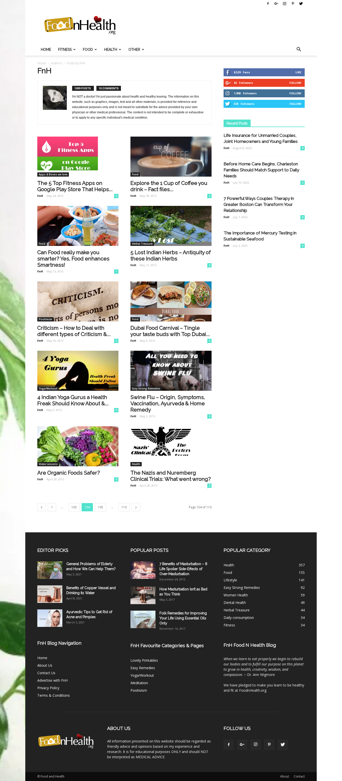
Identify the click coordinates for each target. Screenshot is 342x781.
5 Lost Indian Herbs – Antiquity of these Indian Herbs (170, 255)
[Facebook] (268, 3)
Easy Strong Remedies (146, 388)
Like (298, 72)
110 (124, 507)
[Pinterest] (292, 3)
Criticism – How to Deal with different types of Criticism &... (74, 331)
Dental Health (235, 602)
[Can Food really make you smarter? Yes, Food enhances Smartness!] (77, 226)
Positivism (45, 319)
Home (46, 50)
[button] (299, 50)
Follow (295, 83)
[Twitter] (301, 3)
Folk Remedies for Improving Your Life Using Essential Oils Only (183, 618)
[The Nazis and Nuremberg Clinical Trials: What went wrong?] (171, 446)
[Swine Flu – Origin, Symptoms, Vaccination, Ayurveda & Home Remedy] (171, 371)
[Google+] (276, 3)
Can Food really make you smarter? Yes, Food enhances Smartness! (73, 258)
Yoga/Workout (48, 388)
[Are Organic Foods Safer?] (77, 446)
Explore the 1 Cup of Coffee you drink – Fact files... (168, 186)
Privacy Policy (48, 687)
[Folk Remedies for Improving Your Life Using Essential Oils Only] (142, 619)
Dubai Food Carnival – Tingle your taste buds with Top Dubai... (170, 331)
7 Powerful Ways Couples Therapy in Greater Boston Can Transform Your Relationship (259, 204)
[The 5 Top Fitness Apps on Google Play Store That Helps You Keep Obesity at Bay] (77, 157)
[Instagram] (284, 3)
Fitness (65, 50)
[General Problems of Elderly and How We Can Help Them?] (49, 570)
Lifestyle (230, 580)
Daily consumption (239, 617)
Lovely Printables (144, 660)
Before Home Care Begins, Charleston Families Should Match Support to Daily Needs (261, 169)
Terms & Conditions (53, 695)
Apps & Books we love (53, 174)
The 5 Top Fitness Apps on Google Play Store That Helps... (75, 186)
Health (110, 50)
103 (74, 507)
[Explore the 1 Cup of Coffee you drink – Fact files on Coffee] (171, 157)
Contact (299, 776)
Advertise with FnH (52, 680)
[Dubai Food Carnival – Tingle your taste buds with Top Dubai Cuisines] (171, 301)
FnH (40, 196)
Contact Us (46, 672)
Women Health (236, 595)
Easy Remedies (142, 667)
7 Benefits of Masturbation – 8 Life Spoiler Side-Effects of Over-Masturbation (183, 569)
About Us (44, 665)
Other (134, 50)
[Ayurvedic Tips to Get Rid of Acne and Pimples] (49, 618)
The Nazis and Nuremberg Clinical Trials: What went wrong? (170, 476)
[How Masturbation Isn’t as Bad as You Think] (142, 595)
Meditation (139, 682)
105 (100, 507)
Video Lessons (48, 464)
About (284, 776)
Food (88, 50)
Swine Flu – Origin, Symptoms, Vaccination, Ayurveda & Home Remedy (167, 403)
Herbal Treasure (142, 243)
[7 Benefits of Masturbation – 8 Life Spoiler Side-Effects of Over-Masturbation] (142, 570)
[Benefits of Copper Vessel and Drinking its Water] (49, 594)
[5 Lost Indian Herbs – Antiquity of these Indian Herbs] (171, 226)
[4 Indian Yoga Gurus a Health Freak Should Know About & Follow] (77, 371)
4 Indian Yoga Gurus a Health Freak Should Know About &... (73, 400)
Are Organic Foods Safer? (68, 473)
